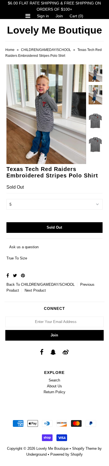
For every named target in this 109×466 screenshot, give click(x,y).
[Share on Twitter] (15, 275)
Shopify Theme (84, 448)
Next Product (35, 290)
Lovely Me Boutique (54, 30)
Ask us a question (24, 247)
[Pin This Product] (23, 275)
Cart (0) (76, 16)
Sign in (43, 16)
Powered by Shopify (66, 454)
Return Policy (54, 392)
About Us (54, 386)
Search (54, 380)
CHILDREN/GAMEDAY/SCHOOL (46, 50)
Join (59, 16)
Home (10, 50)
